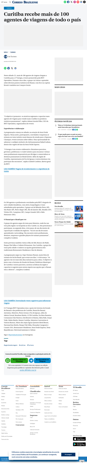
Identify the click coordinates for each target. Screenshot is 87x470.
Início (6, 52)
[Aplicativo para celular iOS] (79, 439)
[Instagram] (74, 3)
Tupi (74, 431)
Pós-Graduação (19, 419)
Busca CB (32, 426)
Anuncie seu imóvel (49, 391)
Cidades (3, 393)
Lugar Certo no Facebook (50, 416)
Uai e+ (74, 428)
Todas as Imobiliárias (49, 419)
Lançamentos (47, 397)
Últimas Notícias (20, 403)
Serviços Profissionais (35, 409)
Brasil (2, 399)
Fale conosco (19, 422)
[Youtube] (78, 3)
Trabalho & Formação (21, 394)
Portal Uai (75, 425)
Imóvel (47, 386)
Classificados (35, 391)
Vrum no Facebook (63, 406)
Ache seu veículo (63, 388)
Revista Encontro (77, 403)
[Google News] (81, 3)
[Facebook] (68, 3)
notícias (22, 345)
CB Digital (32, 423)
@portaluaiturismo (16, 335)
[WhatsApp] (65, 3)
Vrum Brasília (76, 399)
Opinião (3, 421)
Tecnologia (4, 427)
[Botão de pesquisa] (9, 2)
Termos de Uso (5, 439)
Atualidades (76, 412)
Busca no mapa (48, 394)
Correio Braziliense (5, 387)
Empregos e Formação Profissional (35, 403)
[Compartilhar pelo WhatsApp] (77, 130)
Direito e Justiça (5, 414)
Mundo (3, 405)
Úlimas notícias (48, 400)
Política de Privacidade (6, 436)
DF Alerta (75, 390)
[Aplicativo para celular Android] (79, 444)
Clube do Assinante (34, 429)
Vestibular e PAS (20, 409)
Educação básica (20, 388)
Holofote (3, 424)
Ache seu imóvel (48, 388)
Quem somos (4, 433)
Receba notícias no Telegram (42, 360)
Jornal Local (76, 393)
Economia (3, 402)
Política (3, 396)
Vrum (61, 386)
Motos (60, 403)
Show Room (47, 406)
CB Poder (75, 396)
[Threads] (84, 3)
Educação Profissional (21, 416)
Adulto (31, 406)
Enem (17, 400)
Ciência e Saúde (5, 418)
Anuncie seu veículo (63, 391)
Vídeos (60, 400)
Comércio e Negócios (35, 412)
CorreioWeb (35, 386)
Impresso (33, 415)
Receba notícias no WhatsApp (19, 360)
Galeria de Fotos (48, 413)
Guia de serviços (48, 403)
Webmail (32, 388)
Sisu (17, 413)
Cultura (17, 406)
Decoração (47, 409)
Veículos (32, 399)
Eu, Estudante (21, 386)
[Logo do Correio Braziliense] (25, 2)
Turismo (13, 52)
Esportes (3, 411)
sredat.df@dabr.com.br (28, 370)
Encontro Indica (77, 415)
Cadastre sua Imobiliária (50, 422)
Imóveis (32, 396)
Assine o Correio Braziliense (34, 433)
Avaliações (61, 397)
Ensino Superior (19, 391)
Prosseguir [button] (68, 454)
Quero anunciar (33, 393)
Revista (75, 409)
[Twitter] (71, 3)
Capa (2, 390)
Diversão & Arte (5, 408)
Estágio (17, 397)
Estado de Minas (77, 422)
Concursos (20, 425)
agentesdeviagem (11, 345)
